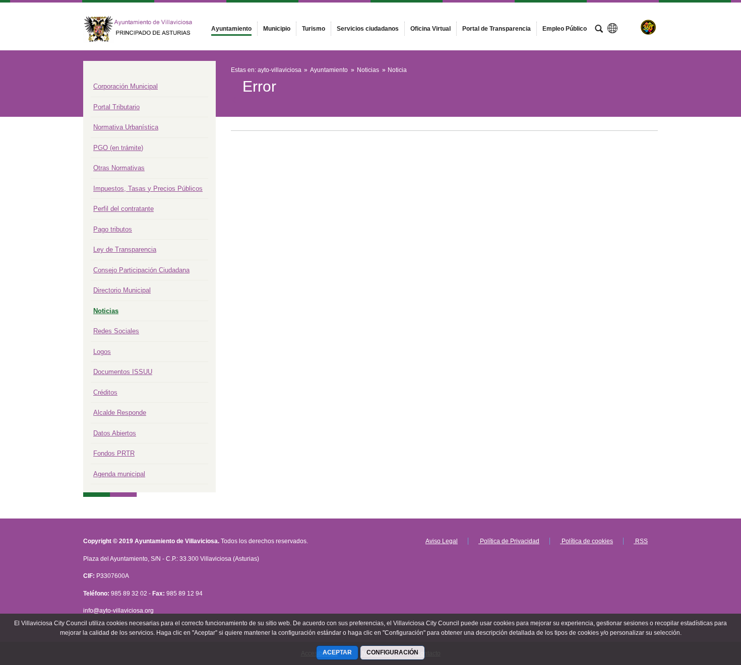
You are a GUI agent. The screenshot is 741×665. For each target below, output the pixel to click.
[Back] (235, 100)
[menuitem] (231, 28)
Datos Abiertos (114, 433)
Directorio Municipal (122, 290)
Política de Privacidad (508, 541)
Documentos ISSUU (122, 372)
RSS (641, 541)
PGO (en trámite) (118, 148)
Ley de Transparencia (124, 249)
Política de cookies (586, 541)
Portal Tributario (116, 107)
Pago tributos (112, 229)
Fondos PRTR (114, 453)
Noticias (105, 311)
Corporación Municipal (125, 86)
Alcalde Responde (119, 412)
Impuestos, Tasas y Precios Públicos (148, 188)
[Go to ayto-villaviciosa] (138, 26)
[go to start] (701, 605)
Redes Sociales (116, 331)
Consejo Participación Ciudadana (141, 270)
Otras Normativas (119, 168)
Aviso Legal (441, 541)
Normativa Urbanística (125, 127)
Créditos (105, 392)
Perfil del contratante (123, 208)
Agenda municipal (119, 474)
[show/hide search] (598, 29)
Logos (102, 351)
